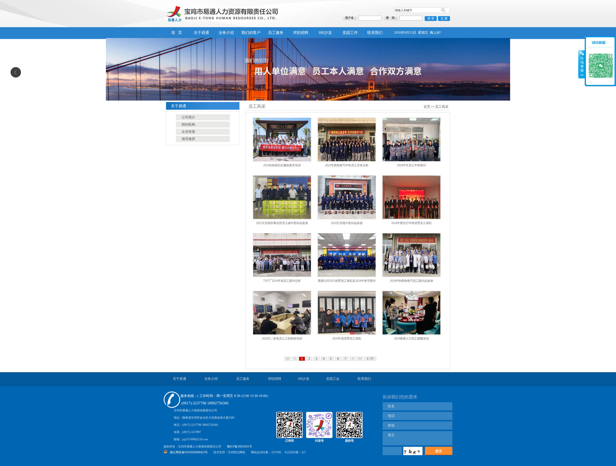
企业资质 (188, 132)
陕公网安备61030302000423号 (189, 452)
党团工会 (333, 379)
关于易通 (201, 33)
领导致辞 (188, 139)
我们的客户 (251, 33)
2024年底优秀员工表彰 (346, 338)
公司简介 (188, 117)
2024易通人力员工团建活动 (411, 338)
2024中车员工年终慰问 (411, 165)
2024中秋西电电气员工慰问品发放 (411, 280)
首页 (427, 107)
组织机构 (188, 124)
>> (359, 358)
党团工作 (350, 33)
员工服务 (275, 33)
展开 (581, 57)
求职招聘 (300, 33)
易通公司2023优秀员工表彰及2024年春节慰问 (347, 280)
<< (287, 358)
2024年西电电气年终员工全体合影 (346, 165)
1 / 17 (370, 358)
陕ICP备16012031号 (239, 446)
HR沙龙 (325, 33)
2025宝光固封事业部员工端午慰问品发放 (282, 223)
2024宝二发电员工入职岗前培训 (282, 338)
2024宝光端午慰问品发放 (347, 223)
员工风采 (442, 107)
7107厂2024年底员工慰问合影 (282, 280)
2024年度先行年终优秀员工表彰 (411, 223)
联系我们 (375, 33)
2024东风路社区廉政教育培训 (282, 165)
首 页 (176, 33)
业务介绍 (226, 33)
